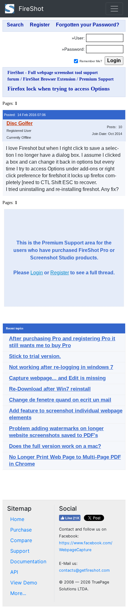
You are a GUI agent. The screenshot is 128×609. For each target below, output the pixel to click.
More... (18, 593)
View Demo (23, 582)
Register (59, 272)
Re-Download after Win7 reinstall (50, 389)
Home (17, 519)
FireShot (30, 8)
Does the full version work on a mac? (55, 446)
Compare (21, 540)
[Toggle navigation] (114, 8)
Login (36, 272)
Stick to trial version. (35, 356)
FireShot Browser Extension (49, 79)
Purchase (21, 530)
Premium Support (96, 79)
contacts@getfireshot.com (84, 570)
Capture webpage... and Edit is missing (57, 378)
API (14, 572)
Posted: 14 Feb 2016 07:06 (25, 115)
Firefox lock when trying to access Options (58, 89)
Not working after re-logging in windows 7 (61, 367)
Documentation (28, 561)
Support (20, 551)
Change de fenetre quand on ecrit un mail (60, 400)
